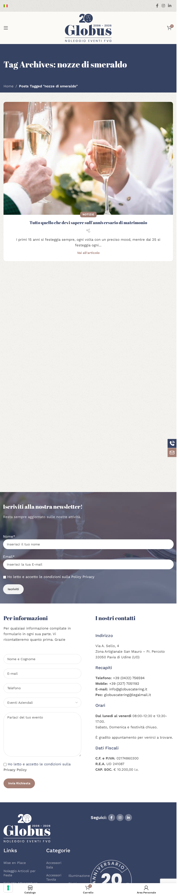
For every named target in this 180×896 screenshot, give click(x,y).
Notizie (88, 214)
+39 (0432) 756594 (129, 678)
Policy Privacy (82, 577)
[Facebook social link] (157, 5)
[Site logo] (88, 28)
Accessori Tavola (53, 877)
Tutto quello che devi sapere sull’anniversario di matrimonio (88, 222)
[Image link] (27, 828)
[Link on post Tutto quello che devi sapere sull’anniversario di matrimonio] (88, 158)
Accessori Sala (53, 865)
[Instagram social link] (163, 5)
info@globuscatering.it (128, 689)
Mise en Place (15, 863)
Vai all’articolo (88, 253)
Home (9, 86)
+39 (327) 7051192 (124, 683)
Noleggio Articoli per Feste (20, 873)
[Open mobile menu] (6, 28)
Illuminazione (77, 875)
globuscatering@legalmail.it (127, 695)
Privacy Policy (15, 770)
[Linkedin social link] (170, 5)
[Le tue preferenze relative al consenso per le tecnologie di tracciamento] (8, 887)
